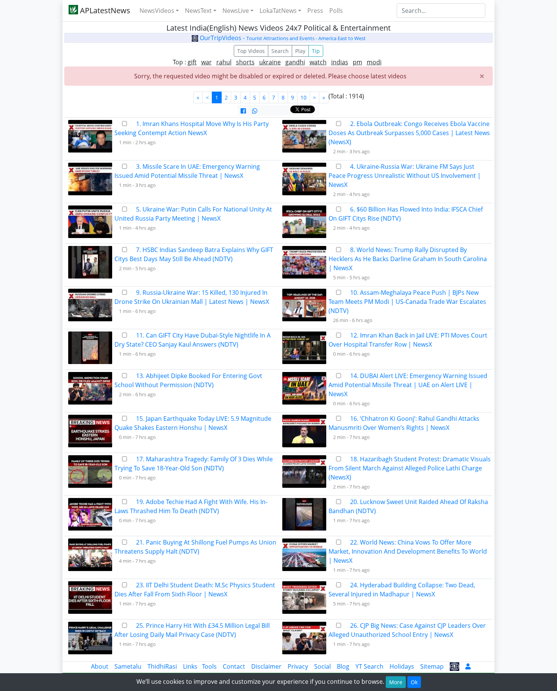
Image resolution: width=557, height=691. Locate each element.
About (99, 666)
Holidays (402, 666)
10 (303, 97)
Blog (343, 666)
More (395, 682)
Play (300, 50)
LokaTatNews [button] (278, 10)
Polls (336, 10)
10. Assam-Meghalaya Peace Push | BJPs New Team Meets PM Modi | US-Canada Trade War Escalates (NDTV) (407, 301)
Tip (316, 50)
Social (322, 666)
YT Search (369, 666)
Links (190, 666)
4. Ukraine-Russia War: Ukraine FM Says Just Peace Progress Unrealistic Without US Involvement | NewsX (405, 175)
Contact (234, 666)
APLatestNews (104, 10)
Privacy (298, 666)
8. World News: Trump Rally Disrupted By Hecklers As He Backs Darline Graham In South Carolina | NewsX (408, 259)
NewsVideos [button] (156, 10)
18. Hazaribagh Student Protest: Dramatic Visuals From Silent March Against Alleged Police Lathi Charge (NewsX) (410, 468)
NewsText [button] (198, 10)
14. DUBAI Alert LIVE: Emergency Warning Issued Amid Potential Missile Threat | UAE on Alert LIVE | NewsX (408, 385)
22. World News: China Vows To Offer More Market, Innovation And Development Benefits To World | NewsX (408, 551)
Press (315, 10)
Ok (414, 682)
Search (280, 50)
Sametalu (127, 666)
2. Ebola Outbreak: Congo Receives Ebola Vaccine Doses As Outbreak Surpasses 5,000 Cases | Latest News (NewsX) (409, 133)
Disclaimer (266, 666)
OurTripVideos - (282, 38)
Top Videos (251, 50)
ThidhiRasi (162, 666)
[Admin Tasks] (468, 666)
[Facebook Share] (243, 111)
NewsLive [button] (235, 10)
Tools (209, 666)
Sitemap (432, 666)
